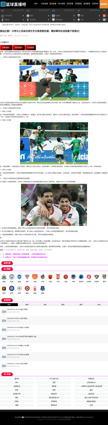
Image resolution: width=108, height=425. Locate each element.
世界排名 (54, 401)
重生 (91, 390)
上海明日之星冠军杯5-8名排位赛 (91, 386)
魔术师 (17, 378)
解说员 (41, 250)
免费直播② (19, 47)
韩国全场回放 (91, 401)
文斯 (54, 382)
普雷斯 (10, 35)
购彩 (5, 35)
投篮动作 (54, 394)
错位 (16, 397)
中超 (104, 10)
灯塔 (91, 405)
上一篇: (23, 254)
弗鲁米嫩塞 (34, 250)
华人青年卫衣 (54, 378)
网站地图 (68, 419)
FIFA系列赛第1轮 (10, 250)
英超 (2, 10)
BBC (16, 382)
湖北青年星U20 (54, 397)
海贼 (16, 405)
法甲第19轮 (17, 394)
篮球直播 (52, 4)
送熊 (54, 390)
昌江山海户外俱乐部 (91, 397)
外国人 (17, 401)
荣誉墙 (54, 386)
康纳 (27, 250)
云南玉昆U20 (91, 382)
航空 (16, 390)
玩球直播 (30, 47)
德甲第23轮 (21, 250)
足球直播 (44, 4)
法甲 (78, 10)
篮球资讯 (103, 4)
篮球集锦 (86, 4)
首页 (36, 4)
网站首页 (11, 25)
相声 (1, 35)
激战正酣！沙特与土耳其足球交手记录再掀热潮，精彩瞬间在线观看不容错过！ (44, 25)
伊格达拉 (91, 378)
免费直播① (6, 47)
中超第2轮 (16, 386)
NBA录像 (61, 4)
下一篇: (24, 257)
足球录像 (69, 4)
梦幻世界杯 (48, 250)
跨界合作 (54, 405)
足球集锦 (78, 4)
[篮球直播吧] (13, 4)
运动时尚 (91, 394)
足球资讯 (95, 4)
